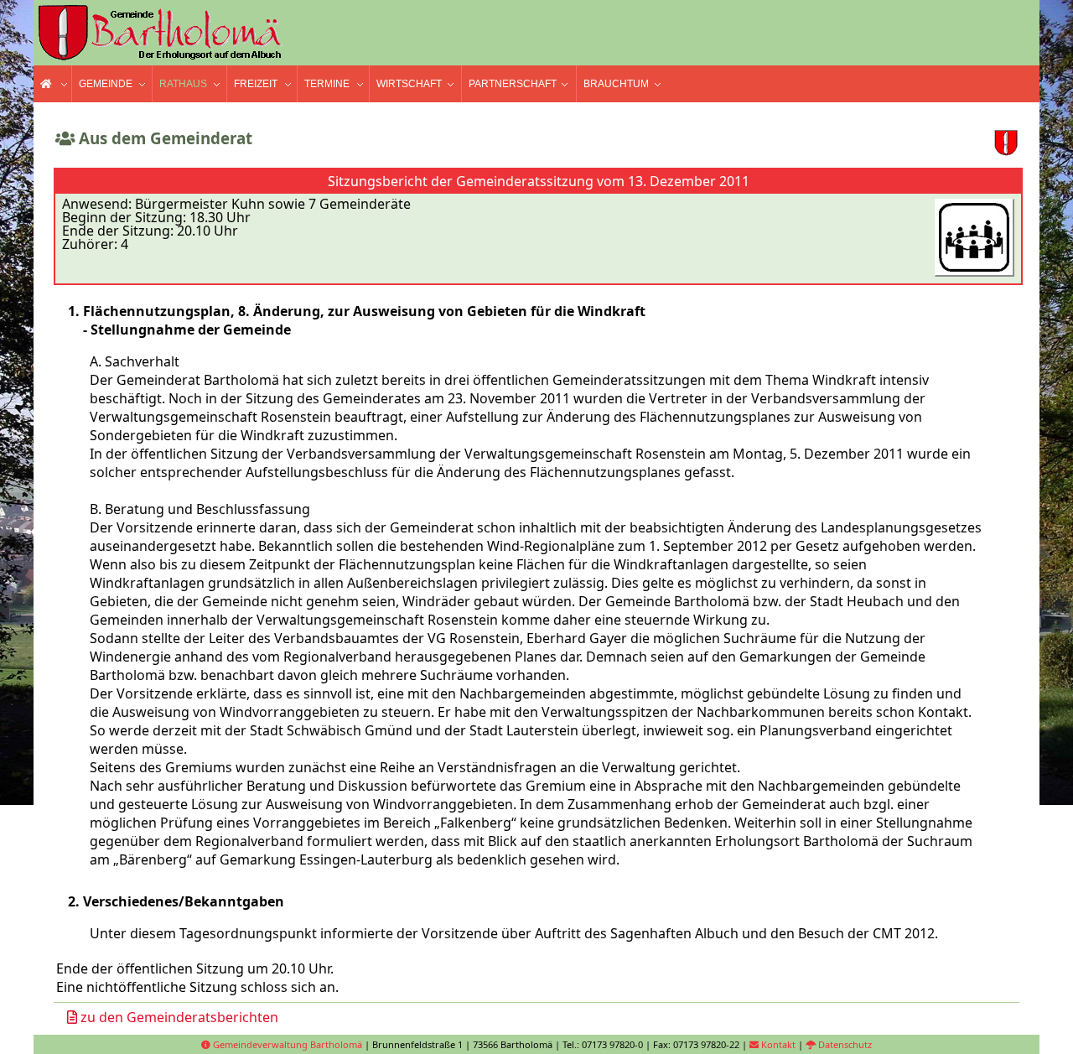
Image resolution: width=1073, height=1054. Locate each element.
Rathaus (183, 84)
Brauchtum (616, 84)
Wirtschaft (409, 84)
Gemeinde (105, 84)
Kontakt (777, 1044)
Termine (327, 84)
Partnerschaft (513, 84)
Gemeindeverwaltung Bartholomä (286, 1044)
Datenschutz (844, 1044)
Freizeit (255, 84)
